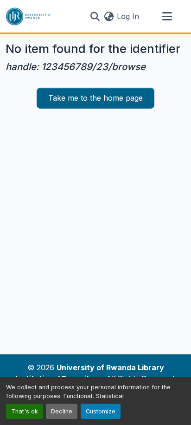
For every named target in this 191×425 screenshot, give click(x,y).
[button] (28, 16)
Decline (61, 411)
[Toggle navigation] (166, 16)
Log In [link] (128, 16)
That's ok (24, 411)
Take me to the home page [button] (95, 98)
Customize (100, 411)
